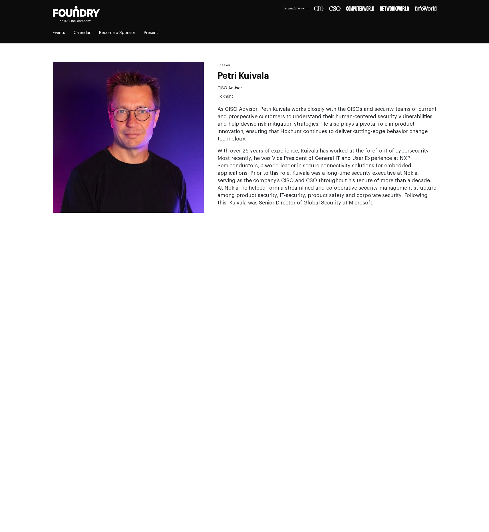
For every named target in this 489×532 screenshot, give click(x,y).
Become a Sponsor (117, 33)
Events (59, 33)
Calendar (82, 33)
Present (151, 33)
